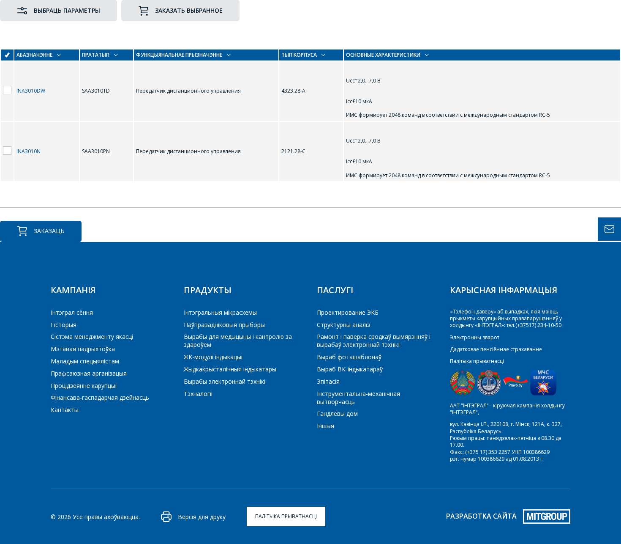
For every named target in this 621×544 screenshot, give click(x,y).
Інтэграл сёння (72, 312)
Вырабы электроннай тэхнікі (224, 381)
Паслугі (335, 290)
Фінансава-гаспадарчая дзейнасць (100, 397)
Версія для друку (202, 517)
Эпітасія (328, 381)
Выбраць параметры (67, 10)
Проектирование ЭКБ (348, 312)
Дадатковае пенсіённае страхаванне (496, 349)
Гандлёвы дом (337, 413)
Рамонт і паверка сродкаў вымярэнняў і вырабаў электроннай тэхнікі (373, 340)
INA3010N (28, 151)
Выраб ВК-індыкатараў (350, 369)
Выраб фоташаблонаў (349, 357)
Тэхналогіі (198, 394)
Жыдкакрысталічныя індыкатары (230, 369)
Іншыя (325, 426)
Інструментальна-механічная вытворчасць (358, 398)
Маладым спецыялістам (85, 361)
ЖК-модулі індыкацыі (213, 357)
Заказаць (49, 231)
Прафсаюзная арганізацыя (89, 373)
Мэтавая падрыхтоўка (83, 349)
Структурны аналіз (343, 325)
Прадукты (208, 290)
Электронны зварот (474, 337)
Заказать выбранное (189, 10)
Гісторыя (63, 325)
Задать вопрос (609, 229)
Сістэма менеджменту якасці (92, 336)
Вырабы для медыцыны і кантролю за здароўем (238, 340)
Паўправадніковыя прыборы (224, 325)
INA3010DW (30, 90)
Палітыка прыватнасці (477, 361)
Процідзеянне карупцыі (84, 386)
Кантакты (65, 410)
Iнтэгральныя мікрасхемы (220, 312)
